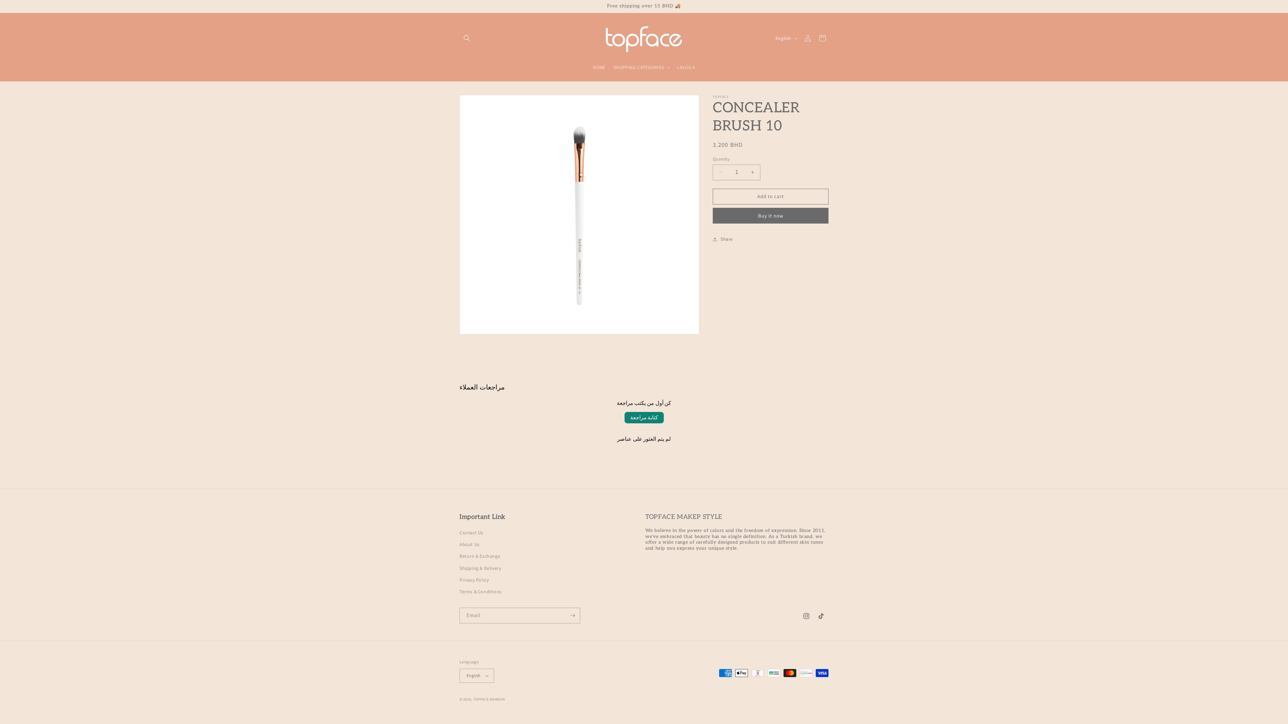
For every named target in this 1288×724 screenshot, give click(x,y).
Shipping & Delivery (480, 568)
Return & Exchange (480, 556)
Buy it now (771, 216)
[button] (467, 38)
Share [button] (726, 239)
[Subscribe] (572, 615)
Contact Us (471, 533)
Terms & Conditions (481, 592)
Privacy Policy (474, 580)
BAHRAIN (497, 699)
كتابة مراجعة (644, 417)
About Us (470, 544)
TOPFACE (481, 699)
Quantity (721, 159)
